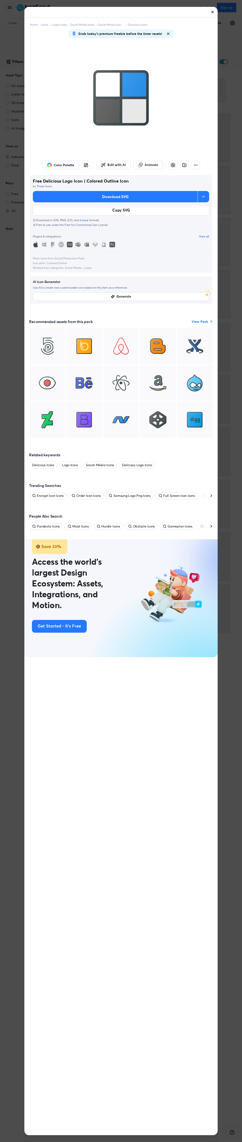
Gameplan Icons (180, 526)
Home (34, 24)
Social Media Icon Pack (111, 24)
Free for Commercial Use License (86, 225)
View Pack (200, 322)
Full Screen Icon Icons (179, 496)
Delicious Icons (137, 24)
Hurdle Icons (110, 526)
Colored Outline (56, 263)
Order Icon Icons (88, 496)
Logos (87, 268)
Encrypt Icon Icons (50, 496)
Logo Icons (70, 465)
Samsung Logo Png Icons (132, 496)
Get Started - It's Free (59, 626)
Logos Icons (59, 24)
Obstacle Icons (144, 526)
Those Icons (44, 186)
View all (204, 236)
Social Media (73, 268)
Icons (45, 24)
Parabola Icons (48, 526)
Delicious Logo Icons (137, 465)
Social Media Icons (82, 24)
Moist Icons (80, 526)
